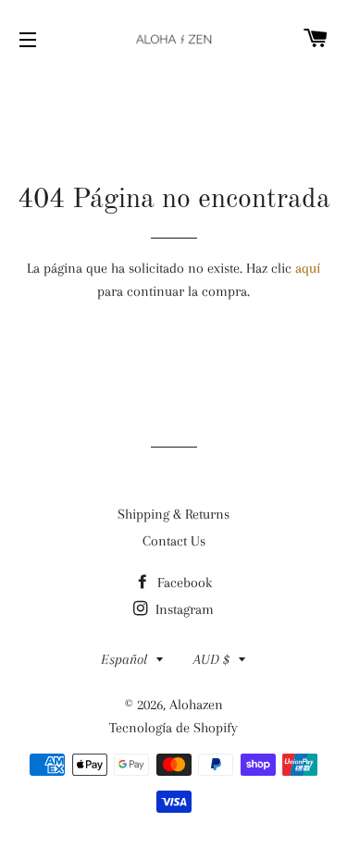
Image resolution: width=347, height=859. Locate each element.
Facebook (183, 582)
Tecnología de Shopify (173, 727)
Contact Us (174, 541)
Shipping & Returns (173, 514)
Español (124, 659)
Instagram (183, 609)
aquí (307, 268)
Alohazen (196, 704)
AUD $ (211, 659)
